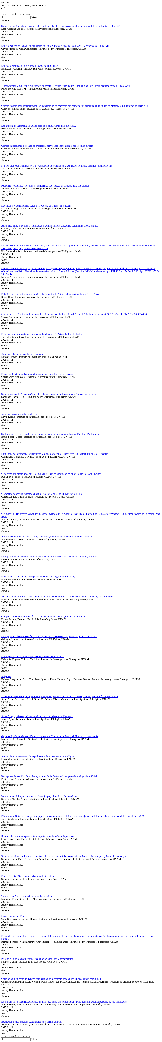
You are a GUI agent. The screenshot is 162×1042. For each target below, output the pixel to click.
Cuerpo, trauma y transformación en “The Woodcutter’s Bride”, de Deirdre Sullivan (43, 616)
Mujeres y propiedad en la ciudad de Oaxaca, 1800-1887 (29, 66)
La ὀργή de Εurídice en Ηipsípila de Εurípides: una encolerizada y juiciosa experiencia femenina (49, 636)
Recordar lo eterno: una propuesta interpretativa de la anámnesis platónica (38, 836)
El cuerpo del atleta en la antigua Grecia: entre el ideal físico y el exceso (37, 374)
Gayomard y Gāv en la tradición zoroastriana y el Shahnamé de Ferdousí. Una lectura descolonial (49, 736)
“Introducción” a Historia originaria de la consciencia (27, 896)
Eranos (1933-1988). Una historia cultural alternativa (27, 876)
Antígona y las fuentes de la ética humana (22, 354)
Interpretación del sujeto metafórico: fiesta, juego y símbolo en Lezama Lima (39, 796)
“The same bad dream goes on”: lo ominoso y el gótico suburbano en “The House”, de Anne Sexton (51, 473)
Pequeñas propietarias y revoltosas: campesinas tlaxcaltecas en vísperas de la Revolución (45, 185)
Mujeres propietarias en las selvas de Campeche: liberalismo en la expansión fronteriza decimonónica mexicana (56, 165)
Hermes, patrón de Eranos (14, 916)
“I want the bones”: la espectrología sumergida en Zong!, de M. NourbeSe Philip (41, 493)
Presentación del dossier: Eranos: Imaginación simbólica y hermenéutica (37, 959)
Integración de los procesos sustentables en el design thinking (31, 1021)
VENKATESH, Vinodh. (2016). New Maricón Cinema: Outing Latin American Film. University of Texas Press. (57, 596)
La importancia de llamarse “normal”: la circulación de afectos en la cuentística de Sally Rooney (49, 556)
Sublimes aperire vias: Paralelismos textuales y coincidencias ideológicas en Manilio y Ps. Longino (50, 434)
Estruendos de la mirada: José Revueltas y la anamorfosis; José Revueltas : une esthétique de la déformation (54, 454)
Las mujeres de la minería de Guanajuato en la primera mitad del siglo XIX (38, 125)
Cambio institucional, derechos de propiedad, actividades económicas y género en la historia (47, 145)
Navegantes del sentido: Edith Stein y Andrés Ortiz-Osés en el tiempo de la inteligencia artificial (49, 776)
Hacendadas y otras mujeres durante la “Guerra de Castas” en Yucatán (36, 205)
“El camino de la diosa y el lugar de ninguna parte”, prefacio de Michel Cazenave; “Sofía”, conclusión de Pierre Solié (59, 696)
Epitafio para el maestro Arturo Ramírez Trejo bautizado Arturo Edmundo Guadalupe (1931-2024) (50, 294)
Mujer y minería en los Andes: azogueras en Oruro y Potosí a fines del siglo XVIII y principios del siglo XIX (55, 46)
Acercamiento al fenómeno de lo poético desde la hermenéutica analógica (37, 756)
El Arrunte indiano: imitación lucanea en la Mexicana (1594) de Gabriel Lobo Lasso (43, 334)
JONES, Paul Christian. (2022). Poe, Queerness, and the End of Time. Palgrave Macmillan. (47, 536)
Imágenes (6, 676)
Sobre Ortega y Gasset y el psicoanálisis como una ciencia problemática (37, 716)
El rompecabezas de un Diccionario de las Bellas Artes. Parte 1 (32, 656)
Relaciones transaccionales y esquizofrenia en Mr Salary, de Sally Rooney (38, 576)
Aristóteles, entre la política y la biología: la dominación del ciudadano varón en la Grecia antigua (49, 225)
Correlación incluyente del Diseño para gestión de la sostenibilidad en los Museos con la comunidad (51, 978)
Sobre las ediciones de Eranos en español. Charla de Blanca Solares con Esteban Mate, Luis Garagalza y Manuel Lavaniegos (63, 856)
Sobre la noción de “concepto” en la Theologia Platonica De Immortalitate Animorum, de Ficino (49, 394)
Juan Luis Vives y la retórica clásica (19, 414)
